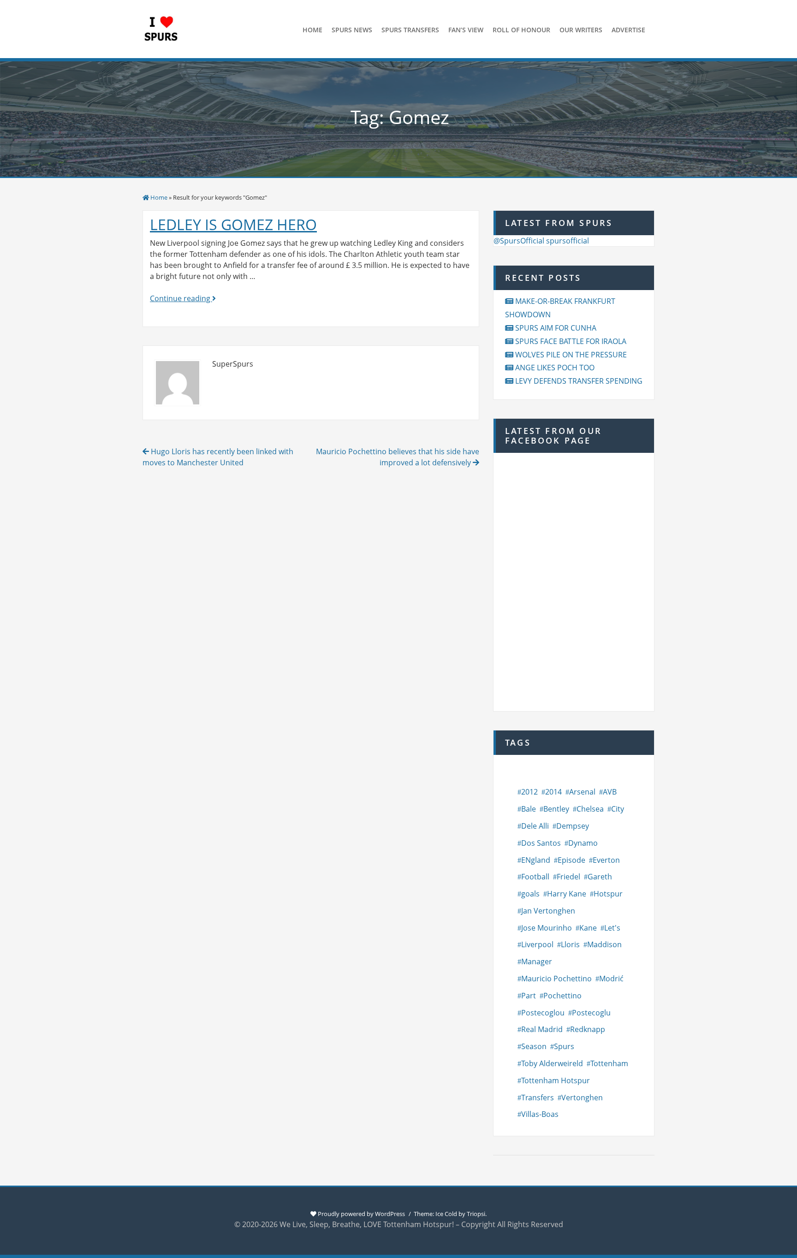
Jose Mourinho (546, 928)
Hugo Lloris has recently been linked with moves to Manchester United (218, 457)
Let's (612, 928)
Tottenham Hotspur (555, 1080)
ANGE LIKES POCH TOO (555, 367)
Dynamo (583, 843)
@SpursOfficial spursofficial (541, 241)
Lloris (570, 944)
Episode (571, 860)
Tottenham (609, 1063)
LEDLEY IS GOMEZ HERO (233, 224)
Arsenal (582, 792)
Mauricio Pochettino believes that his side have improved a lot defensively (397, 457)
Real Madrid (542, 1029)
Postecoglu (591, 1013)
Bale (528, 809)
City (617, 809)
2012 (529, 792)
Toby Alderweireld (552, 1063)
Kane (588, 928)
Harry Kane (566, 894)
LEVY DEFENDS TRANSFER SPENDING (578, 381)
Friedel (568, 877)
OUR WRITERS (580, 29)
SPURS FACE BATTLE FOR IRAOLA (570, 341)
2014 (553, 792)
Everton (606, 860)
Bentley (556, 809)
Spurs (564, 1046)
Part (528, 996)
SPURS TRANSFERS (410, 29)
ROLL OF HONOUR (521, 29)
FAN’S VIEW (465, 29)
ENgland (535, 860)
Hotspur (608, 894)
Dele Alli (535, 826)
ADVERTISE (628, 29)
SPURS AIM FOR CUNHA (555, 328)
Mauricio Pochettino (556, 978)
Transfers (537, 1097)
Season (534, 1046)
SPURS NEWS (352, 29)
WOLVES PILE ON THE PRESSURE (571, 355)
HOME (312, 29)
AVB (610, 792)
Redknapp (587, 1029)
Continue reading (183, 298)
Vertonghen (582, 1097)
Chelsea (590, 809)
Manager (536, 961)
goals (530, 894)
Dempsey (572, 826)
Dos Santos (541, 843)
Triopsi (476, 1214)
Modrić (611, 978)
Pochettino (562, 996)
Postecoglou (543, 1013)
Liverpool (537, 944)
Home (158, 197)
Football (535, 877)
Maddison (604, 944)
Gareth (600, 877)
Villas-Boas (540, 1114)
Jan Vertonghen (548, 911)
